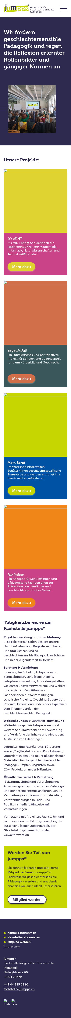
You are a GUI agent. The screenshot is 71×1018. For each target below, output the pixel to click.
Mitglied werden (27, 899)
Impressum (12, 946)
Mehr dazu (21, 266)
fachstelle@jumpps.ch (19, 989)
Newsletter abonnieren (23, 937)
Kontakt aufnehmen (21, 933)
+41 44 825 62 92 (16, 984)
